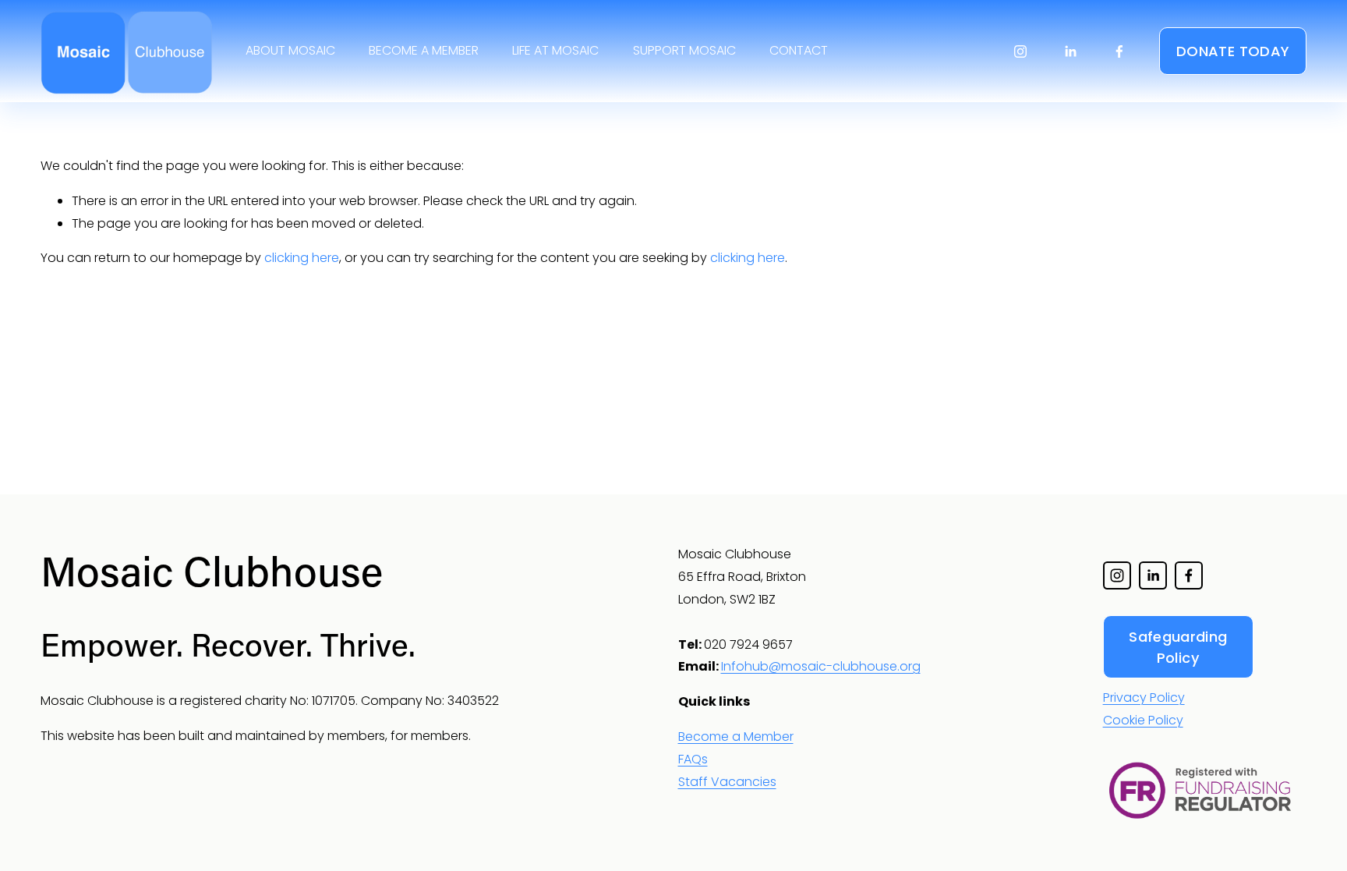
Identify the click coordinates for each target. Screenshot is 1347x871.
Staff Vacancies (727, 782)
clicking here (301, 258)
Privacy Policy (1144, 697)
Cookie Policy (1143, 720)
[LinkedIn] (1070, 51)
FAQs (693, 759)
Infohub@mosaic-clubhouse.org (821, 666)
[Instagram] (1020, 51)
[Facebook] (1119, 51)
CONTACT (798, 50)
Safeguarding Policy (1178, 647)
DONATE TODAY (1232, 51)
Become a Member (736, 736)
